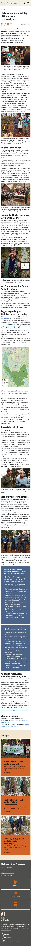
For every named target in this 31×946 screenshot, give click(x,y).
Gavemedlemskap (15, 896)
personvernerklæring (6, 930)
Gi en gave (15, 907)
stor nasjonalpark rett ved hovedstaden (15, 111)
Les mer (8, 772)
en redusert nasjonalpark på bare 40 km (16, 326)
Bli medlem (15, 885)
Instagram (8, 937)
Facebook (7, 934)
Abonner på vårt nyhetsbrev (12, 941)
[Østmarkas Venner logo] (9, 3)
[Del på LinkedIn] (8, 24)
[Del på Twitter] (5, 24)
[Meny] (28, 3)
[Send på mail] (11, 24)
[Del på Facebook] (2, 24)
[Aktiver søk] (25, 3)
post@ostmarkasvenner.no (7, 873)
